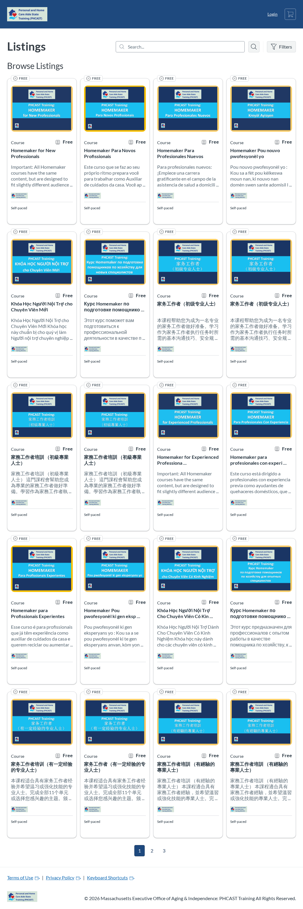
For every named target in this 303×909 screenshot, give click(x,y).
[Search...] (180, 46)
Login (272, 14)
